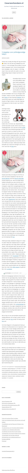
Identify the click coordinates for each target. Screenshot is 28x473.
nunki (19, 370)
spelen (22, 376)
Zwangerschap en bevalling (8, 409)
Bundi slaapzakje (19, 178)
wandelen (4, 378)
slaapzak (10, 376)
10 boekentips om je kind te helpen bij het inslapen (13, 433)
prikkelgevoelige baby (13, 372)
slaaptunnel (12, 199)
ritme (8, 374)
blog (12, 146)
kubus (6, 97)
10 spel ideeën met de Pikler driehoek (10, 435)
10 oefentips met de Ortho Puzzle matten (11, 431)
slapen (13, 376)
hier (14, 237)
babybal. (19, 97)
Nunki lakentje (6, 178)
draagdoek (15, 256)
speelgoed (18, 376)
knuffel (23, 127)
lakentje (16, 370)
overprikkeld (5, 372)
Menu (14, 12)
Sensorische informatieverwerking (10, 405)
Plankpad (4, 441)
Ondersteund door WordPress (8, 470)
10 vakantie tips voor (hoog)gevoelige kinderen (12, 428)
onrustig (23, 370)
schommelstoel (20, 304)
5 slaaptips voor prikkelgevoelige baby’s (13, 53)
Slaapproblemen (11, 368)
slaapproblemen (22, 374)
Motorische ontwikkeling (7, 403)
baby (24, 368)
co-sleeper (9, 269)
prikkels (20, 372)
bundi (3, 370)
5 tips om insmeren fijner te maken (10, 418)
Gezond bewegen (6, 401)
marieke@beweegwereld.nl (8, 451)
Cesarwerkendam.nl (14, 3)
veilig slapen (15, 267)
